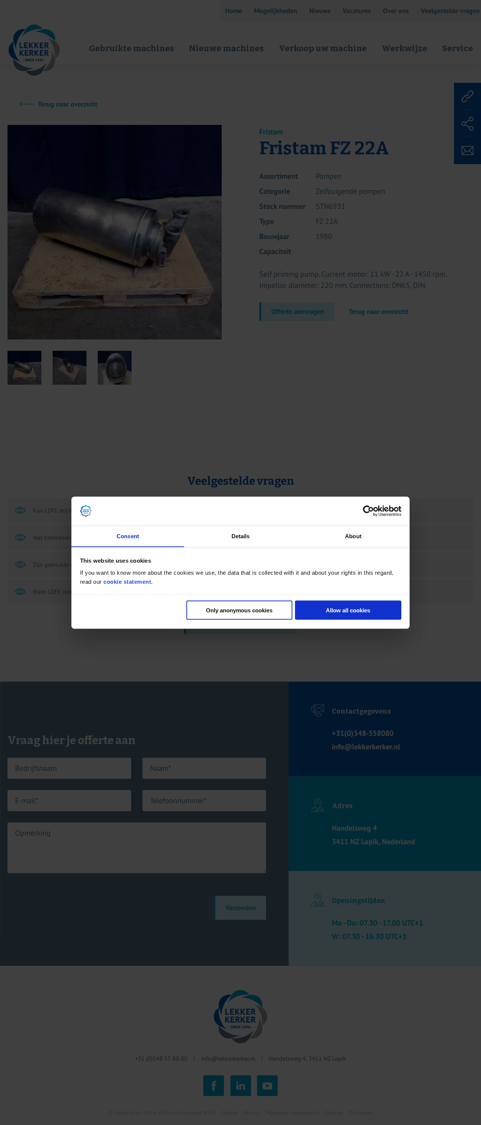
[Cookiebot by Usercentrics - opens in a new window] (368, 511)
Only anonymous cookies (239, 610)
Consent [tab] (127, 536)
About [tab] (353, 536)
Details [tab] (240, 536)
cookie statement (127, 581)
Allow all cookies (348, 610)
